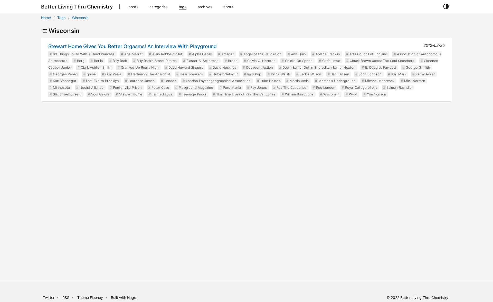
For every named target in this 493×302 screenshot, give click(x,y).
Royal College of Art (361, 87)
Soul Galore (100, 94)
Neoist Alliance (91, 87)
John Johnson (370, 74)
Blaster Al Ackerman (202, 61)
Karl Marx (398, 74)
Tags (61, 17)
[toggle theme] (446, 7)
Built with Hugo (123, 297)
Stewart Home (130, 94)
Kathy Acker (425, 74)
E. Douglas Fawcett (380, 67)
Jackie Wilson (310, 74)
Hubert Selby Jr (225, 74)
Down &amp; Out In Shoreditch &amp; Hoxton (318, 67)
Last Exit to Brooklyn (102, 81)
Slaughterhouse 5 (67, 94)
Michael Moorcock (379, 81)
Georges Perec (65, 74)
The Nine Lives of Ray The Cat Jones (246, 94)
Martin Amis (299, 81)
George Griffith (418, 67)
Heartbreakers (191, 74)
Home (46, 17)
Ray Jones (258, 87)
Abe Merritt (133, 54)
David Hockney (224, 67)
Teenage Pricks (194, 94)
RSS (65, 297)
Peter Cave (160, 87)
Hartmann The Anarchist (150, 74)
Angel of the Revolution (262, 54)
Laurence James (141, 81)
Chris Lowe (331, 61)
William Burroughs (299, 94)
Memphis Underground (337, 81)
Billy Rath (120, 61)
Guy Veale (113, 74)
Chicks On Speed (298, 61)
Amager (227, 54)
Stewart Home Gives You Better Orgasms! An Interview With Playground (132, 46)
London (170, 81)
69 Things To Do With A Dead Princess (84, 54)
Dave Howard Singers (185, 67)
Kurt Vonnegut (64, 81)
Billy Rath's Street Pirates (157, 61)
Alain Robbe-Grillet (167, 54)
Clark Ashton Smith (96, 67)
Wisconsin (80, 17)
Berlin (98, 61)
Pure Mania (232, 87)
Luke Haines (270, 81)
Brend (233, 61)
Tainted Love (162, 94)
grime (91, 74)
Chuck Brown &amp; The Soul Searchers (382, 61)
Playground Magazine (196, 87)
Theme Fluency (90, 297)
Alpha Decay (202, 54)
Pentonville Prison (127, 87)
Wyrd (353, 94)
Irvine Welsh (280, 74)
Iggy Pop (254, 74)
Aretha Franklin (328, 54)
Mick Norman (414, 81)
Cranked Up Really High (140, 67)
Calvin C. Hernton (261, 61)
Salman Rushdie (399, 87)
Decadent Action (259, 67)
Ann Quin (298, 54)
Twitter (48, 297)
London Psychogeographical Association (218, 81)
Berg (80, 61)
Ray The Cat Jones (292, 87)
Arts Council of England (368, 54)
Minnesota (61, 87)
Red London (325, 87)
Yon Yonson (376, 94)
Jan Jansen (340, 74)
